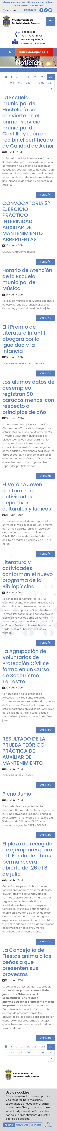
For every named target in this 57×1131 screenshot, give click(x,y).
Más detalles (48, 1125)
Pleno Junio (16, 793)
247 (50, 83)
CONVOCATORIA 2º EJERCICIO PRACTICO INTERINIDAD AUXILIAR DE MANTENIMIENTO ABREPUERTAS (26, 221)
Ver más (45, 194)
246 (41, 83)
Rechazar (36, 1124)
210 (28, 77)
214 (12, 83)
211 (35, 77)
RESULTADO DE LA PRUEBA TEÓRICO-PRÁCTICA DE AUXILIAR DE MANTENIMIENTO (25, 750)
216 (28, 83)
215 (20, 83)
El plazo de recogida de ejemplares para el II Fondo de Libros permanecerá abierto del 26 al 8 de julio (27, 858)
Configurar (22, 1124)
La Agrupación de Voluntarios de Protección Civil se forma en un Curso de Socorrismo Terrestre (25, 666)
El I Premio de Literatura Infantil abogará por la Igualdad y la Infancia (23, 339)
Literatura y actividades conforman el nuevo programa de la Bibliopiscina (27, 574)
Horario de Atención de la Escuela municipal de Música (27, 279)
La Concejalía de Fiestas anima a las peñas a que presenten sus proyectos (26, 962)
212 (43, 77)
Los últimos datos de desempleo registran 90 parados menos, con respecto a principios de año (28, 397)
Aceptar (9, 1124)
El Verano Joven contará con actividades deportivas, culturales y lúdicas (26, 496)
